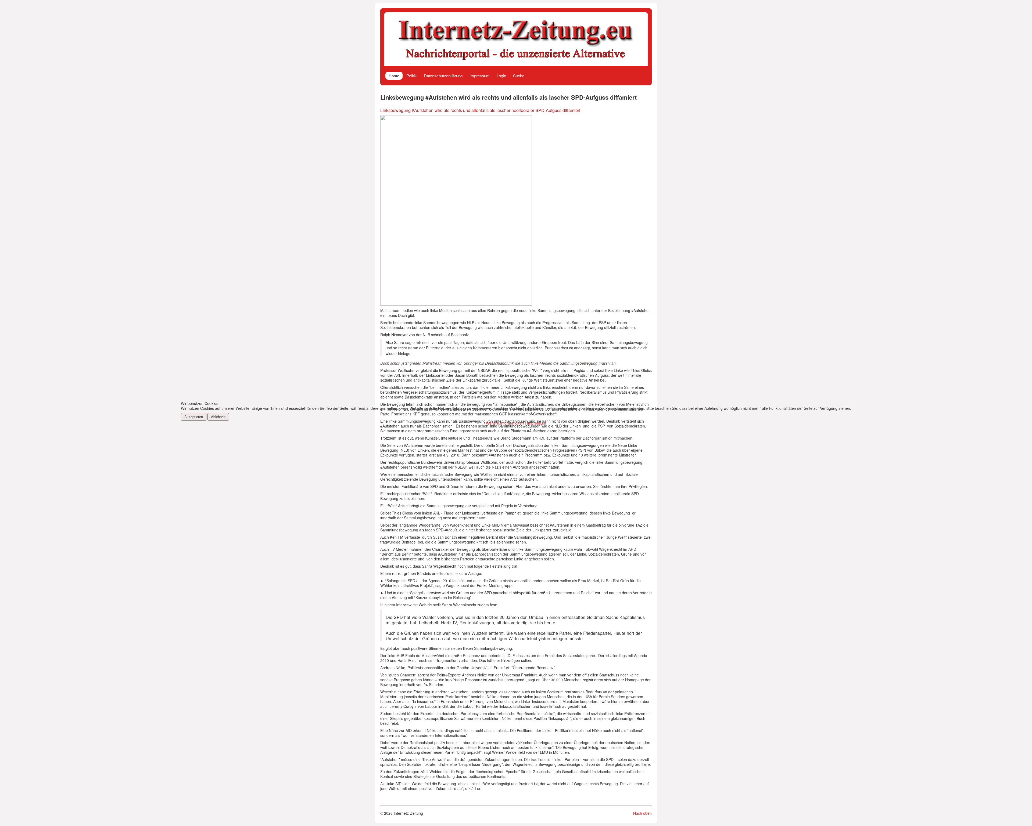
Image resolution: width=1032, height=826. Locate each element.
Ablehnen (218, 416)
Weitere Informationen (505, 423)
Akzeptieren (193, 416)
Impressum (536, 423)
